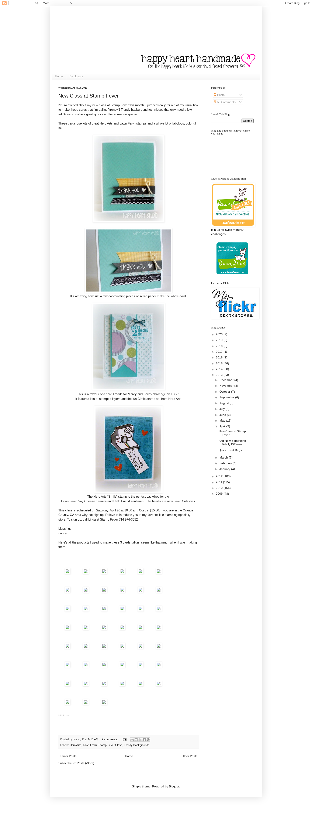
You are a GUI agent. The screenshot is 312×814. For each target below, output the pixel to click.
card (109, 394)
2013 (219, 375)
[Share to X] (140, 740)
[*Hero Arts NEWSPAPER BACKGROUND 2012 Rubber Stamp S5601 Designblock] (67, 591)
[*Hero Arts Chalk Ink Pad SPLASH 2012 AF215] (67, 610)
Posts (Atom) (85, 763)
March (224, 457)
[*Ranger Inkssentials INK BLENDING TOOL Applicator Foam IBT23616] (86, 685)
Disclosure (76, 76)
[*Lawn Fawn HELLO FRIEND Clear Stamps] (159, 573)
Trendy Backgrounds (136, 745)
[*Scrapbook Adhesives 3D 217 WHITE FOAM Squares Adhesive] (104, 648)
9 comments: (110, 739)
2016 (219, 357)
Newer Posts (67, 756)
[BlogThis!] (136, 740)
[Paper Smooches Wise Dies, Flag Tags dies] (67, 685)
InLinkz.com (64, 715)
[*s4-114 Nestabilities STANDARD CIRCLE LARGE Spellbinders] (67, 704)
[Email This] (132, 740)
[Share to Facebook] (144, 740)
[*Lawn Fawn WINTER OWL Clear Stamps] (122, 573)
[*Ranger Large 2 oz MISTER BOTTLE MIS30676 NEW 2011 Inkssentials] (140, 648)
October (225, 391)
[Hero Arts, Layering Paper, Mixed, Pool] (122, 629)
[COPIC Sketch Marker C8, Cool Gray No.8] (140, 666)
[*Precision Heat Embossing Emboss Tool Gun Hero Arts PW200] (159, 648)
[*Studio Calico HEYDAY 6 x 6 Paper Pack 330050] (104, 629)
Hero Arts (75, 745)
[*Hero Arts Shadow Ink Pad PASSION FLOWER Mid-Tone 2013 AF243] (122, 610)
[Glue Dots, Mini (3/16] (159, 685)
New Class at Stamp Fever (88, 96)
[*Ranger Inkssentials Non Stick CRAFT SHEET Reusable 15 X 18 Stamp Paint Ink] (122, 685)
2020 (219, 334)
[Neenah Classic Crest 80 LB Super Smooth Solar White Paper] (67, 629)
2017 (219, 351)
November (226, 385)
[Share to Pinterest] (148, 740)
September (227, 397)
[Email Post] (124, 739)
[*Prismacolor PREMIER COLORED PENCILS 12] (104, 666)
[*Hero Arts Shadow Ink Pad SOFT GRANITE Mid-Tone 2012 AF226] (104, 610)
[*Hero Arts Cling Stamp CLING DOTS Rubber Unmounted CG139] (122, 591)
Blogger (174, 786)
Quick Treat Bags (230, 450)
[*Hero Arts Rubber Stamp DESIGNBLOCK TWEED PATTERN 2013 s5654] (104, 591)
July (222, 409)
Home (59, 76)
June (223, 414)
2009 (219, 493)
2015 (219, 363)
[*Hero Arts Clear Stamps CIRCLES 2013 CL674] (67, 573)
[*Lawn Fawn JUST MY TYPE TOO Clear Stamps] (140, 573)
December (226, 380)
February (226, 463)
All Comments (226, 102)
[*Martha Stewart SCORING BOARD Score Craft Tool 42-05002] (159, 666)
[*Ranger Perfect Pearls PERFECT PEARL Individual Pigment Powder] (67, 648)
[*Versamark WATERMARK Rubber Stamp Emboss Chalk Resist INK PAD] (140, 629)
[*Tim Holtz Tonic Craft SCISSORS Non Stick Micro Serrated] (86, 648)
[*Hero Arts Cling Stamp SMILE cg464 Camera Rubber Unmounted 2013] (86, 591)
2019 (219, 340)
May (222, 420)
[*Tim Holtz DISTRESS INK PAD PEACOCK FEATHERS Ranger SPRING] (86, 610)
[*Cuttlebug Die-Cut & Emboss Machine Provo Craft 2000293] (104, 704)
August (224, 403)
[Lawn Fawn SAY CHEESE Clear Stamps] (104, 573)
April (222, 426)
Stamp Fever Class (110, 745)
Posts (220, 94)
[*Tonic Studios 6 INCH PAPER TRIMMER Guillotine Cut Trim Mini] (67, 666)
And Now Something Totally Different (232, 442)
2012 (219, 476)
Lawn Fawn (90, 745)
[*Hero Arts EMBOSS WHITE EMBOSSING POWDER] (159, 629)
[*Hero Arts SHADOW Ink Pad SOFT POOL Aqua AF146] (159, 591)
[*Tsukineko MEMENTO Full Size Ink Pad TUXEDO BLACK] (140, 591)
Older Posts (189, 756)
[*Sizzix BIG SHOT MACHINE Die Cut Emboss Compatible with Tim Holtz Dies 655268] (86, 704)
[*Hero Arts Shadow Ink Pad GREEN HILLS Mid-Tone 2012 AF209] (140, 610)
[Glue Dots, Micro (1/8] (140, 685)
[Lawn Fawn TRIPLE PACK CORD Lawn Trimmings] (159, 610)
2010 (219, 488)
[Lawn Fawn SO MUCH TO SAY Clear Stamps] (86, 573)
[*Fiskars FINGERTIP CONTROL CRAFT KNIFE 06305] (86, 666)
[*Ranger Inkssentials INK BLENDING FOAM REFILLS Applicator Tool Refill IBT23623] (104, 685)
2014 (219, 369)
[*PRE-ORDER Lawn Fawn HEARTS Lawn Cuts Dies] (86, 629)
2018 (219, 346)
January (225, 469)
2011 (219, 482)
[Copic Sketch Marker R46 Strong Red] (122, 666)
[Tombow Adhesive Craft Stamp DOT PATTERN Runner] (122, 648)
